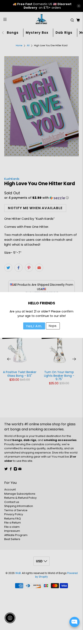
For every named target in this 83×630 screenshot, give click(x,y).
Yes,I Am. (34, 326)
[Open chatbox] (74, 622)
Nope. (53, 326)
